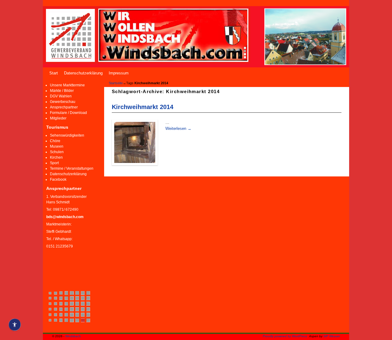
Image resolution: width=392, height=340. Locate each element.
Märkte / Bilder (62, 91)
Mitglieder (58, 118)
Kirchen (56, 157)
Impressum (119, 73)
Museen (56, 146)
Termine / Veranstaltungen (71, 168)
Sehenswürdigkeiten (67, 135)
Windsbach (73, 336)
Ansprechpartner (64, 107)
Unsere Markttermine (67, 85)
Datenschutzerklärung (83, 73)
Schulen (57, 152)
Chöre (55, 141)
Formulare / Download (68, 113)
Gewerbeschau (62, 102)
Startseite (116, 83)
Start (53, 73)
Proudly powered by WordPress (285, 336)
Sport (54, 163)
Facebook (58, 179)
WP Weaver (331, 336)
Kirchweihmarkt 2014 (142, 107)
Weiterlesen (178, 128)
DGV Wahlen (61, 96)
